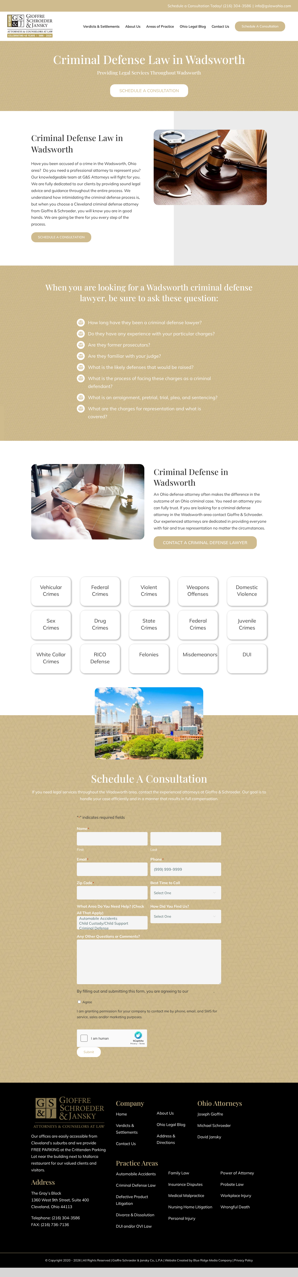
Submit (89, 1052)
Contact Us (126, 1143)
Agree (87, 1002)
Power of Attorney (237, 1172)
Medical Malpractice (186, 1195)
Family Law (178, 1172)
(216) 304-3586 (237, 5)
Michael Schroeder (214, 1125)
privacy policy (201, 991)
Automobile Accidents (136, 1173)
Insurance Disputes (185, 1184)
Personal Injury (181, 1218)
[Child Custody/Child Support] (112, 923)
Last (153, 849)
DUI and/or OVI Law (134, 1226)
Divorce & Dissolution (135, 1214)
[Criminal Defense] (112, 928)
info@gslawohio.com (273, 5)
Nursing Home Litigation (190, 1206)
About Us (165, 1113)
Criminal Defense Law (136, 1185)
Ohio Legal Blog (171, 1124)
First (80, 849)
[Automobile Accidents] (112, 918)
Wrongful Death (235, 1206)
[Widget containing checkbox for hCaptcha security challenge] (112, 1038)
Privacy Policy (243, 1260)
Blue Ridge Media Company (212, 1260)
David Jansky (209, 1136)
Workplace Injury (235, 1195)
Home (121, 1114)
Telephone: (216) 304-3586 (55, 1217)
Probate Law (232, 1184)
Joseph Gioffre (210, 1114)
